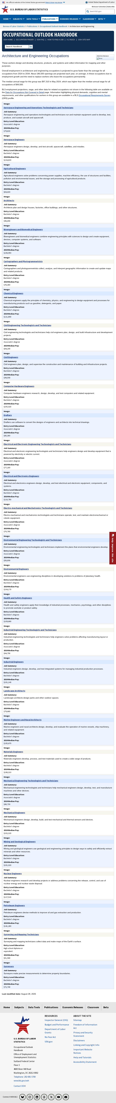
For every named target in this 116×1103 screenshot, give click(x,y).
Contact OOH (20, 1086)
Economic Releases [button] (69, 19)
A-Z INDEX (71, 40)
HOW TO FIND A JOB (55, 40)
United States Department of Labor (101, 2)
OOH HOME (8, 40)
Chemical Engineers (13, 293)
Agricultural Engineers (15, 168)
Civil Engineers (11, 357)
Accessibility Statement (85, 1061)
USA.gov (48, 1041)
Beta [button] (100, 19)
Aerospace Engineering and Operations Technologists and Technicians (38, 107)
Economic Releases (73, 1007)
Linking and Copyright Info (86, 1044)
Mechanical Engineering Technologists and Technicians (31, 780)
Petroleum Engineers (14, 905)
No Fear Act (50, 1037)
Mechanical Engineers (14, 812)
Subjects (19, 1007)
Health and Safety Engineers (18, 598)
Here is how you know (53, 2)
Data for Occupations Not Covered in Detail (24, 92)
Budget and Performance (57, 1024)
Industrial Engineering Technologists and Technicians (30, 630)
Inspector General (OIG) (56, 1020)
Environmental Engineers (16, 569)
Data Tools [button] (32, 19)
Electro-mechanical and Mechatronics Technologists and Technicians (38, 508)
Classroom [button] (88, 19)
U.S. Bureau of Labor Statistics (29, 9)
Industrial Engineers (13, 661)
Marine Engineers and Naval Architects (22, 719)
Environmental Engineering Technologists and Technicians (33, 540)
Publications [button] (49, 19)
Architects (9, 200)
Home (7, 1007)
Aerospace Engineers (14, 139)
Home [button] (6, 19)
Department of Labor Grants (55, 1031)
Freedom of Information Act (85, 1026)
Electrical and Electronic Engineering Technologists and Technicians (37, 444)
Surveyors (9, 966)
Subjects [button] (18, 19)
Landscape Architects (14, 690)
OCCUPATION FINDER (25, 40)
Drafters (8, 415)
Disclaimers (79, 1040)
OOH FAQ (40, 40)
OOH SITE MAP (84, 40)
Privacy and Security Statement (83, 1034)
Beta (106, 1007)
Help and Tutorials (82, 1057)
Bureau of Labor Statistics (14, 26)
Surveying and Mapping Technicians (21, 934)
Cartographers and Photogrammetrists (23, 261)
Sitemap (77, 1020)
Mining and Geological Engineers (20, 841)
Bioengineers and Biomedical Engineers (23, 229)
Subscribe (111, 7)
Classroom (93, 1007)
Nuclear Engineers (13, 873)
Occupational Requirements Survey (94, 95)
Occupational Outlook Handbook (53, 26)
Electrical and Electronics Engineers (21, 476)
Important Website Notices (82, 1051)
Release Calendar (99, 7)
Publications (32, 26)
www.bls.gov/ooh (21, 1080)
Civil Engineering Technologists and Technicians (27, 325)
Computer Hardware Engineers (19, 386)
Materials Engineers (13, 751)
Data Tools (34, 1007)
